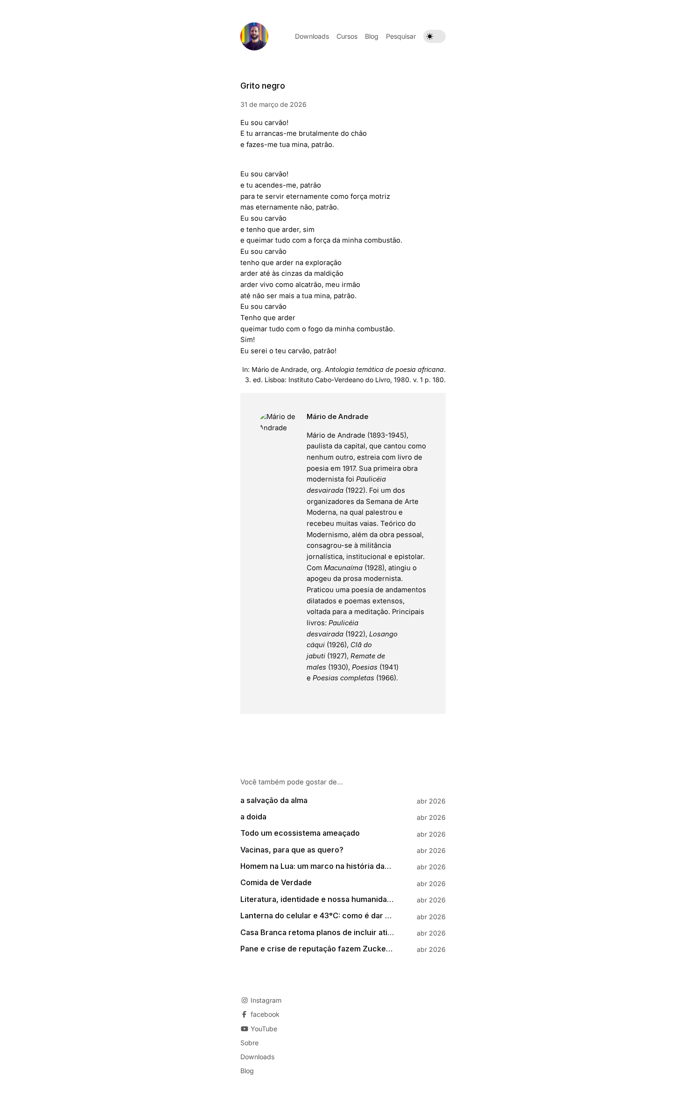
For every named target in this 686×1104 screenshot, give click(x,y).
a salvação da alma (274, 800)
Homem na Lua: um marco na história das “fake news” (317, 866)
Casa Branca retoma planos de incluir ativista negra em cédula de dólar (317, 932)
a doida (253, 816)
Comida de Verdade (276, 882)
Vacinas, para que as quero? (291, 849)
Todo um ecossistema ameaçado (300, 833)
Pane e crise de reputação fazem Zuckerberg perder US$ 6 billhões (317, 948)
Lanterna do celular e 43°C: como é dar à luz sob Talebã (317, 915)
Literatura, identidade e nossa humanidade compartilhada (317, 899)
